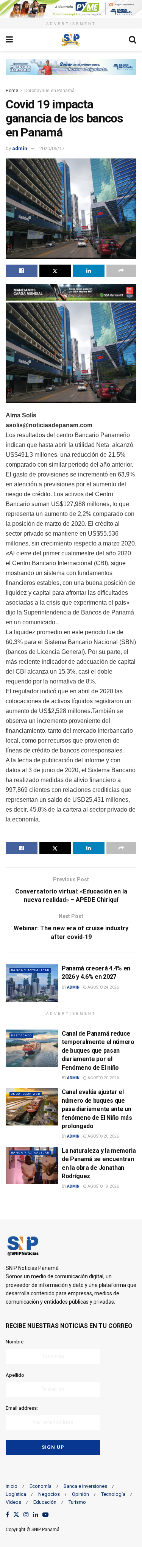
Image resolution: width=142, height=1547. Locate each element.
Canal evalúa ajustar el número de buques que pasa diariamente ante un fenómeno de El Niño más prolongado (97, 1109)
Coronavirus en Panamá (49, 90)
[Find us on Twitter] (16, 1515)
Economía (40, 1486)
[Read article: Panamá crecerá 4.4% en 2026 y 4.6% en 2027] (32, 983)
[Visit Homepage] (71, 39)
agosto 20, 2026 (103, 1078)
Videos (13, 1502)
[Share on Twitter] (55, 271)
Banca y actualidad (30, 970)
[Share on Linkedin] (89, 271)
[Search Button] (132, 39)
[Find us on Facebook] (7, 1515)
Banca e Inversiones (85, 1486)
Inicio (11, 1486)
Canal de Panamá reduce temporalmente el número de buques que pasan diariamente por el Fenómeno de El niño (98, 1050)
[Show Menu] (9, 39)
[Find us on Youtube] (45, 1515)
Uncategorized (25, 1094)
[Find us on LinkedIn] (35, 1515)
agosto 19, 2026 (103, 1186)
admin (19, 148)
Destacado (21, 1035)
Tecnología (113, 1494)
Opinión (80, 1494)
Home (12, 90)
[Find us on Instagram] (26, 1515)
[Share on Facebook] (21, 271)
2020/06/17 (51, 148)
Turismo (77, 1502)
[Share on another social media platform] (121, 271)
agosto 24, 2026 (103, 987)
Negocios (49, 1494)
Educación (44, 1502)
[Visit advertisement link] (71, 9)
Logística (16, 1494)
